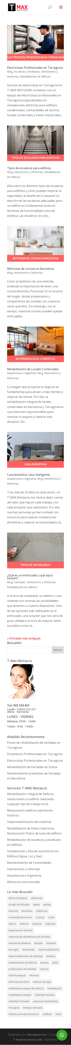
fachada (38, 943)
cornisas (40, 917)
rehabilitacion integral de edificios (26, 988)
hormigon (14, 949)
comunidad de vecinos (20, 917)
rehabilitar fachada (44, 994)
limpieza (50, 956)
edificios (24, 923)
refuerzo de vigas (42, 981)
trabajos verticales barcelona (24, 1014)
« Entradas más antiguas (24, 638)
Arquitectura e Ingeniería (21, 373)
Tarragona (14, 1007)
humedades (28, 949)
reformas (34, 975)
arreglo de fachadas (19, 904)
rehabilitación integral (20, 994)
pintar (55, 962)
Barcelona (27, 910)
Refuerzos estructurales (23, 882)
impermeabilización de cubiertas (26, 956)
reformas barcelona (19, 981)
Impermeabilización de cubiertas (29, 822)
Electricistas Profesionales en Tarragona (35, 68)
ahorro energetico (18, 898)
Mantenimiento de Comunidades (29, 863)
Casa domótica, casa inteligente (28, 475)
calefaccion (42, 910)
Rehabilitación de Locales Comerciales (33, 369)
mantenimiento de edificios (23, 962)
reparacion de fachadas (45, 1001)
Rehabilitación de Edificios (35, 76)
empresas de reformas (20, 930)
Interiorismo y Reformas (28, 172)
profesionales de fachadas (22, 969)
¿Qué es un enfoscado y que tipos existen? (30, 576)
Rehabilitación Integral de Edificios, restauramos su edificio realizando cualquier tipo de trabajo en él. (30, 799)
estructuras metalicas (20, 943)
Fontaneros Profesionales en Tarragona (34, 754)
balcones (13, 910)
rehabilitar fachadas (19, 1001)
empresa (37, 923)
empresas (50, 923)
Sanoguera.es (37, 1035)
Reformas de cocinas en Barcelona (30, 269)
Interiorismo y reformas (23, 869)
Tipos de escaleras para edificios (29, 168)
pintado (44, 962)
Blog (10, 71)
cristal (51, 917)
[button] (61, 1035)
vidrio (59, 1014)
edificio (12, 923)
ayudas (47, 904)
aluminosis (36, 898)
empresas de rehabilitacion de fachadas (29, 936)
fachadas (51, 943)
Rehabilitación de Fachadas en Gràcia (32, 767)
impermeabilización (48, 949)
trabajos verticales (32, 1007)
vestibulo (47, 1014)
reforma (44, 969)
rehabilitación (54, 988)
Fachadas (19, 582)
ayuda (36, 904)
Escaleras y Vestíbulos (27, 71)
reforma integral (17, 975)
